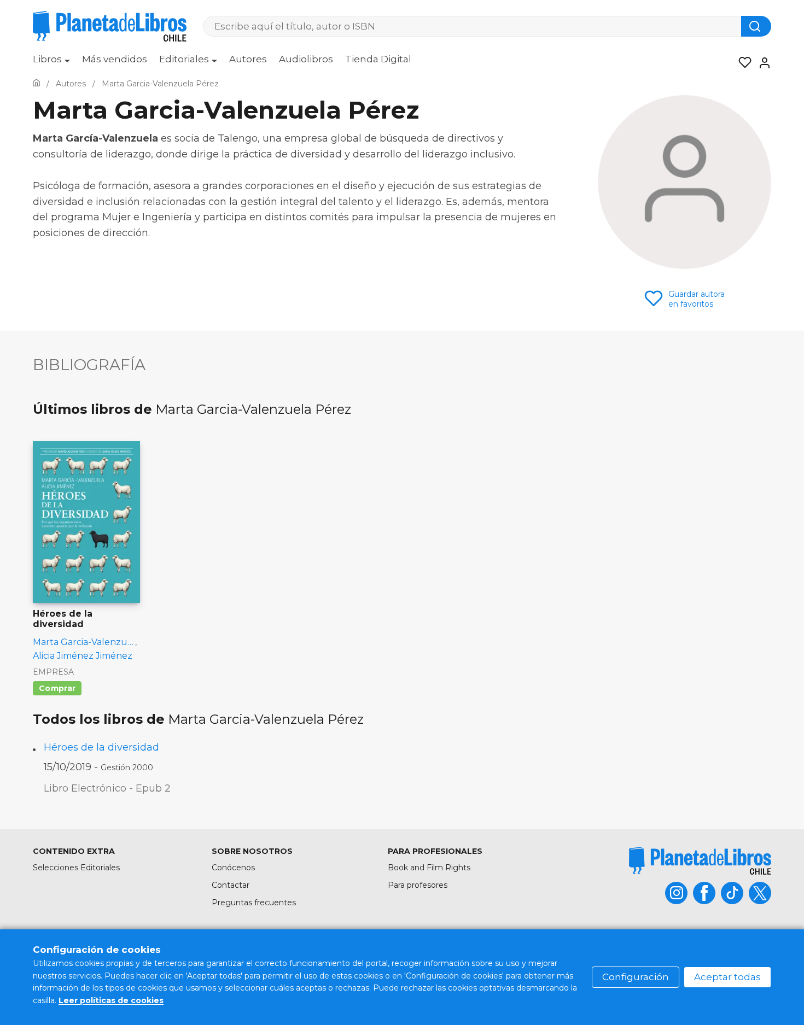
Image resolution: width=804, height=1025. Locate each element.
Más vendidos (114, 59)
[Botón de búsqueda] (756, 26)
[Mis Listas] (741, 62)
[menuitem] (51, 63)
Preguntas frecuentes (254, 902)
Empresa (53, 672)
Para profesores (417, 885)
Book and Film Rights (429, 867)
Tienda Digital (378, 59)
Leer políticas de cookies (111, 1000)
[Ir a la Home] (36, 84)
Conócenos (233, 867)
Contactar (230, 885)
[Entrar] (761, 62)
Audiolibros (306, 59)
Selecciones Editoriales (76, 867)
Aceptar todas (727, 976)
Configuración (635, 976)
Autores (248, 59)
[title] (700, 861)
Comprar (57, 688)
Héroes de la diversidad (101, 747)
